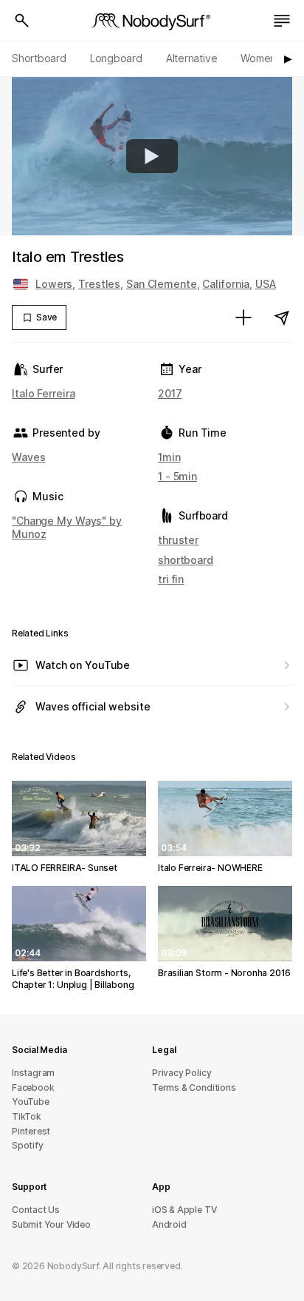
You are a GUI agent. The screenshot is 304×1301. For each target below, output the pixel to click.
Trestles (99, 284)
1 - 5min (177, 476)
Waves (28, 457)
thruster (178, 540)
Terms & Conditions (194, 1087)
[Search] (22, 20)
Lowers (53, 284)
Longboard (116, 58)
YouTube (30, 1101)
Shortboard (39, 58)
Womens (261, 58)
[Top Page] (152, 20)
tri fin (171, 579)
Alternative (192, 58)
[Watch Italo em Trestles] (152, 156)
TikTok (26, 1116)
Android (169, 1224)
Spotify (28, 1145)
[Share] (282, 317)
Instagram (33, 1072)
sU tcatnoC (36, 1209)
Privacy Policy (181, 1072)
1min (169, 457)
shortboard (185, 560)
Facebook (33, 1087)
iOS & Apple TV (184, 1209)
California (225, 284)
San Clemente (161, 284)
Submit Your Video (51, 1224)
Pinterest (31, 1131)
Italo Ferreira (43, 393)
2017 (170, 393)
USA (265, 284)
